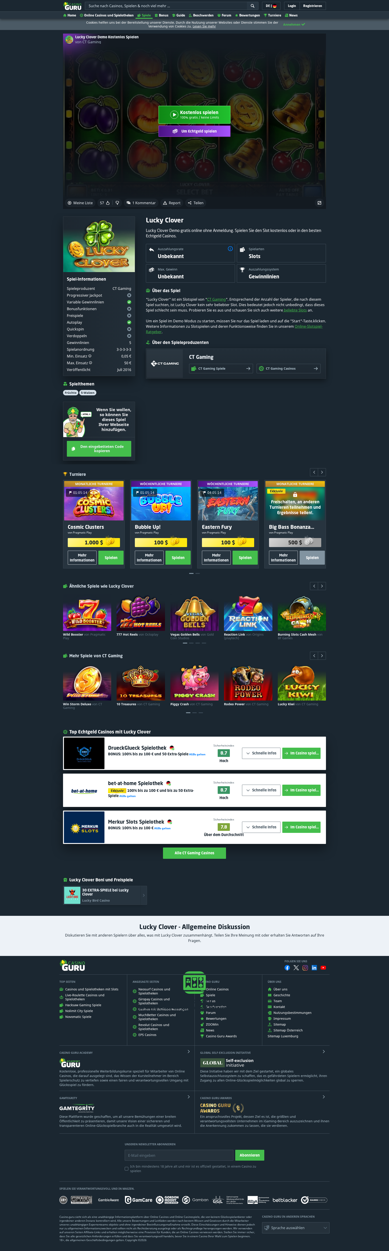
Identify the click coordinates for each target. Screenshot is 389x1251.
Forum (226, 15)
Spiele (146, 15)
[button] (195, 203)
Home (72, 15)
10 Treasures (138, 704)
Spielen (111, 557)
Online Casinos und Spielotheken (109, 15)
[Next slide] (322, 472)
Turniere (274, 15)
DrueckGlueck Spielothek (138, 748)
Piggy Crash (191, 704)
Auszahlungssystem (264, 269)
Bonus (163, 15)
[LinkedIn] (314, 967)
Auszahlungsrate (170, 249)
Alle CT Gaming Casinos (194, 852)
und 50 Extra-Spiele (155, 754)
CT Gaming (216, 299)
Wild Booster (84, 636)
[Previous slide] (314, 472)
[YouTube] (323, 967)
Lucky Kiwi (298, 704)
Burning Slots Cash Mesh (300, 636)
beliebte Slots (295, 310)
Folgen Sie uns (296, 961)
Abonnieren (250, 1155)
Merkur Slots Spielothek (137, 821)
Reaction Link (244, 636)
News (293, 15)
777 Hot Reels (137, 634)
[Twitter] (296, 967)
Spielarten (256, 249)
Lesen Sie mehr (204, 26)
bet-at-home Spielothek (136, 783)
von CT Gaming (88, 42)
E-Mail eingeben (138, 1152)
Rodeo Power (246, 704)
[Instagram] (305, 968)
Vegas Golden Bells (192, 636)
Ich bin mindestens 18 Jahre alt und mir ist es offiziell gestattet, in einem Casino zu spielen (193, 1168)
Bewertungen (249, 15)
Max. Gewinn (167, 269)
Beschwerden (203, 15)
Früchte (71, 393)
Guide (180, 15)
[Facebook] (287, 967)
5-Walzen (88, 393)
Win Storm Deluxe (82, 706)
